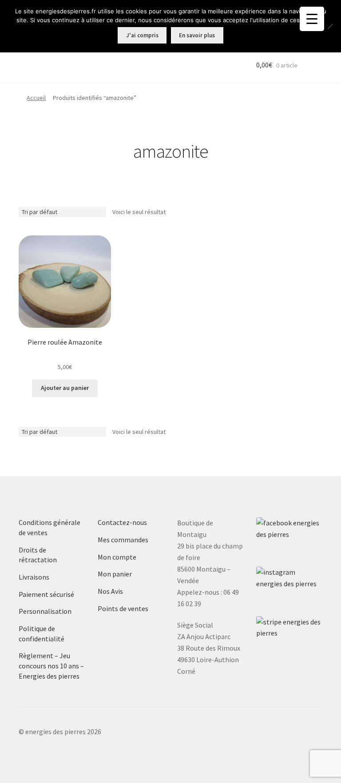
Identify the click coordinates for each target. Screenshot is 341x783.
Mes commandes (123, 539)
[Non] (329, 26)
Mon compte (117, 556)
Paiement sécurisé (46, 594)
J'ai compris (142, 35)
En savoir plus (197, 35)
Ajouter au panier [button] (65, 388)
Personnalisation (45, 611)
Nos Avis (110, 591)
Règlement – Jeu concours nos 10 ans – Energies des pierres (51, 665)
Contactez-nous (122, 522)
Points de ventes (123, 608)
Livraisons (34, 576)
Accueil (36, 98)
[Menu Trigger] (312, 19)
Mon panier (115, 573)
